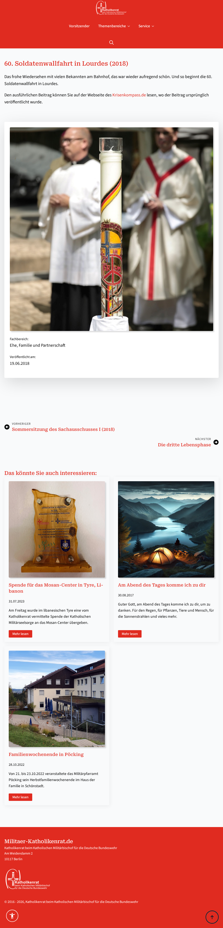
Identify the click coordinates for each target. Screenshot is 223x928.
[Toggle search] (111, 42)
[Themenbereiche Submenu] (130, 26)
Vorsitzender (79, 26)
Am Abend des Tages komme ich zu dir (162, 585)
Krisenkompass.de (129, 95)
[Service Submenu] (154, 26)
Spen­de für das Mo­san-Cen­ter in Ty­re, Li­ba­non (56, 588)
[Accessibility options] (12, 916)
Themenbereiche (112, 26)
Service (144, 26)
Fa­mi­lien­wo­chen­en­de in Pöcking (46, 754)
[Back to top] (212, 917)
